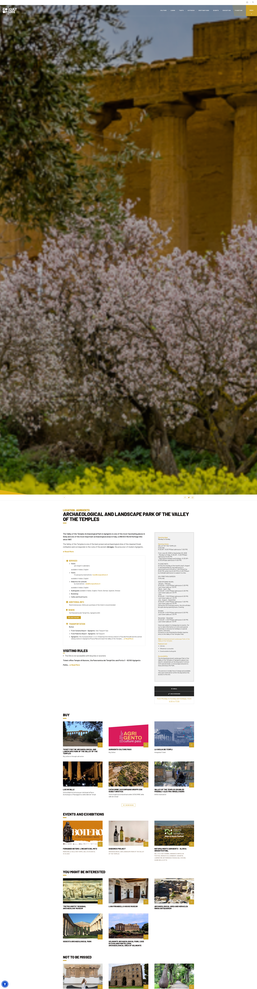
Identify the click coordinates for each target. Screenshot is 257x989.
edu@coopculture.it (92, 584)
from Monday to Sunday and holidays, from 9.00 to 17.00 (174, 700)
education (227, 10)
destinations (204, 10)
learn (173, 10)
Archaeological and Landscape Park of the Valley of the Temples (174, 640)
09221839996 (175, 693)
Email (175, 688)
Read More (129, 639)
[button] (68, 551)
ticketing (238, 10)
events (216, 10)
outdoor (191, 10)
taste (181, 10)
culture (163, 10)
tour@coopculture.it (100, 575)
